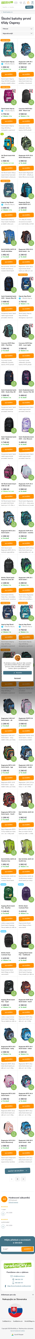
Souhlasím (18, 673)
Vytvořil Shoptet (18, 1335)
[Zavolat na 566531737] (21, 2)
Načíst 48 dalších (16, 1171)
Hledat (29, 7)
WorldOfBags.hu (29, 1321)
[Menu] (32, 2)
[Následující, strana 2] (17, 1179)
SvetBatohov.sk (17, 1321)
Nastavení (17, 678)
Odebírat (27, 1249)
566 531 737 (19, 1279)
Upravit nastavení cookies (17, 1331)
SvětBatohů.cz (6, 1321)
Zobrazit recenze (13, 1202)
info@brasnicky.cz (19, 1276)
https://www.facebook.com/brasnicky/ (19, 1286)
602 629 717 (19, 1283)
